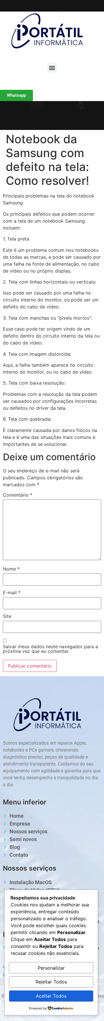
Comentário (17, 495)
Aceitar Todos (51, 996)
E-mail (12, 592)
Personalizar (51, 968)
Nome (11, 569)
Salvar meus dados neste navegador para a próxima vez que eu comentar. (50, 648)
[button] (52, 67)
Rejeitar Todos (51, 982)
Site (7, 616)
